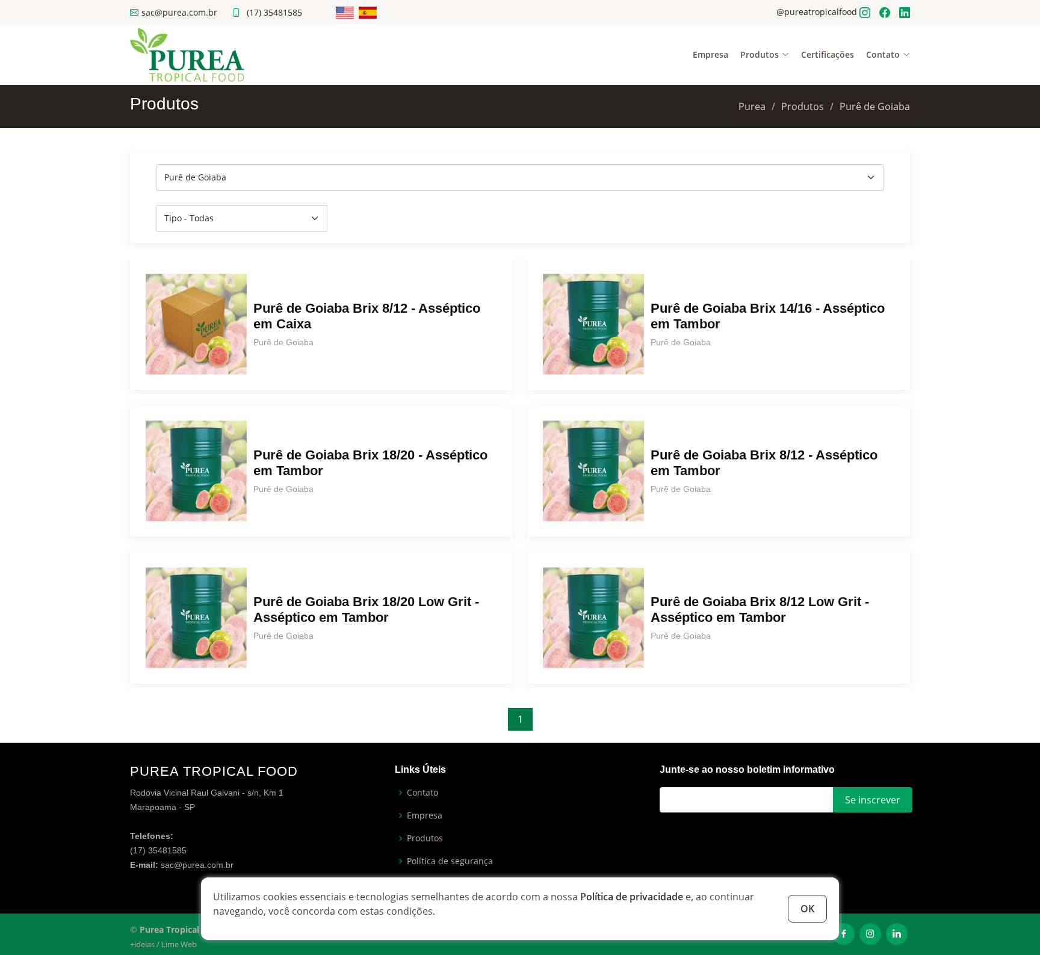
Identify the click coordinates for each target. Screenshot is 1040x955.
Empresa (710, 54)
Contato (422, 792)
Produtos (802, 106)
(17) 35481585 (274, 12)
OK (807, 908)
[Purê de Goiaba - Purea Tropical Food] (187, 53)
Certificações (827, 54)
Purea (752, 106)
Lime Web (179, 944)
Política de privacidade (631, 896)
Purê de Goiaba (875, 106)
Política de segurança (450, 861)
